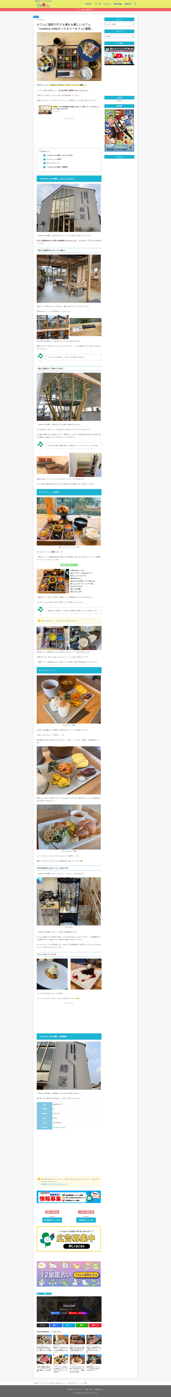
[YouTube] (73, 1313)
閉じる (47, 151)
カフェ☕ (48, 1293)
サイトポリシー (79, 1389)
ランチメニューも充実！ (53, 159)
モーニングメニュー (51, 163)
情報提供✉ (128, 4)
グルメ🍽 (98, 4)
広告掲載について (99, 1389)
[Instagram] (82, 1313)
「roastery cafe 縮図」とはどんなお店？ (58, 155)
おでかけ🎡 (107, 4)
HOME (36, 1383)
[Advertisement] (69, 132)
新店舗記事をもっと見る (52, 1220)
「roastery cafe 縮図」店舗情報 (56, 167)
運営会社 (70, 1389)
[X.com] (64, 1313)
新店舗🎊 (89, 4)
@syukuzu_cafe (58, 1127)
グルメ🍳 (36, 16)
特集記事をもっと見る (86, 1220)
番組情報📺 (118, 4)
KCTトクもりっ (82, 1393)
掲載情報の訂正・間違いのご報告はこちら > (54, 1184)
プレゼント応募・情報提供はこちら (85, 9)
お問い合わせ (89, 1389)
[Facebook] (55, 1313)
